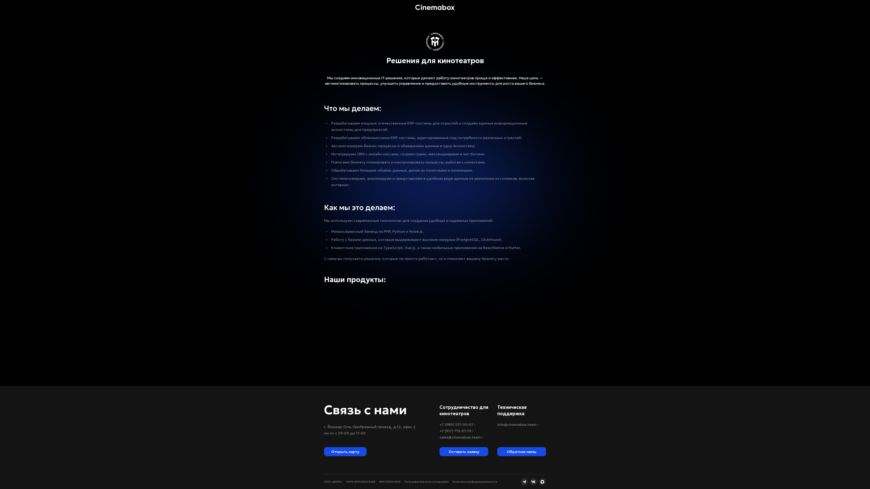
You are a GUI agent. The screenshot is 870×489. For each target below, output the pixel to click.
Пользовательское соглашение (426, 481)
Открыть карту (345, 451)
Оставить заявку (464, 451)
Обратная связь (521, 451)
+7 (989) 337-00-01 (456, 424)
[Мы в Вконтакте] (533, 481)
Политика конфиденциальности (474, 481)
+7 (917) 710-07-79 (455, 431)
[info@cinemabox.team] (458, 7)
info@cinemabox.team (516, 424)
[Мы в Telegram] (524, 481)
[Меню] (411, 7)
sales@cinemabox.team (460, 437)
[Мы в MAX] (542, 481)
